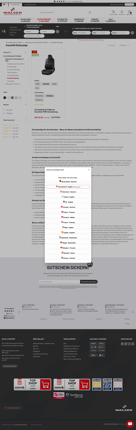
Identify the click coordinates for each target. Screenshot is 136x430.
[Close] (88, 169)
